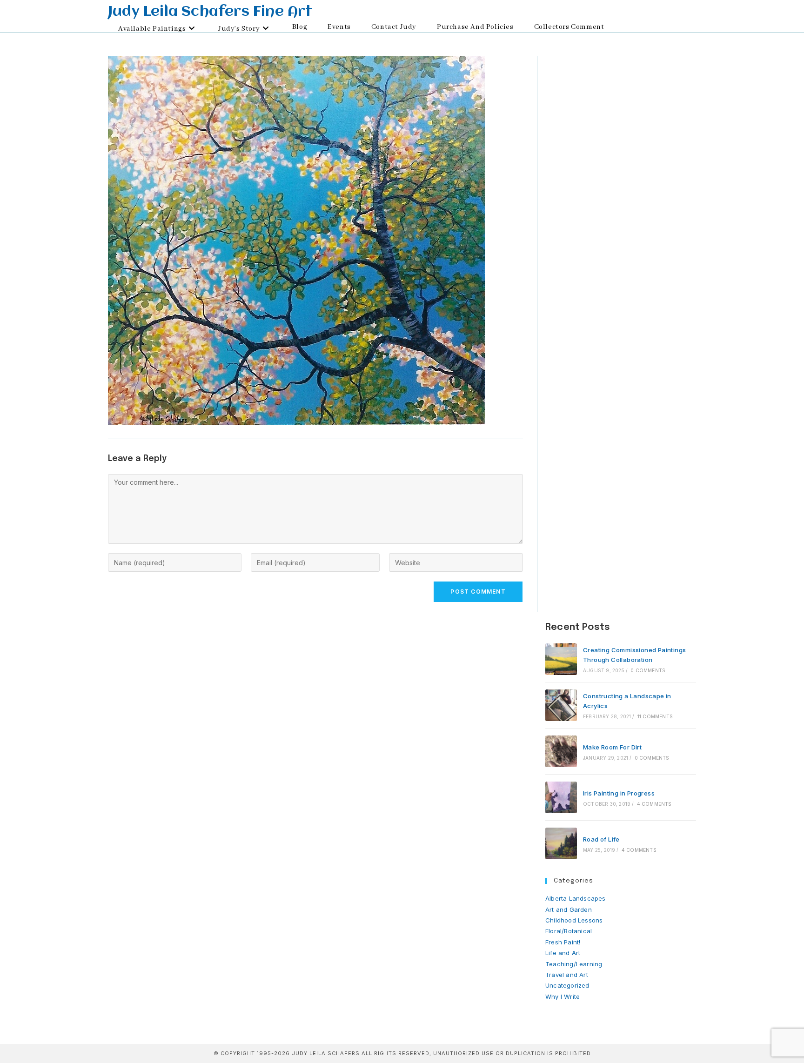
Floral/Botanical (568, 931)
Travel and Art (566, 974)
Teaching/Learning (573, 964)
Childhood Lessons (574, 920)
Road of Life (601, 839)
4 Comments (654, 804)
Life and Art (562, 952)
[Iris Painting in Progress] (561, 797)
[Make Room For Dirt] (561, 751)
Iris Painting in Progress (619, 793)
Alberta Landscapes (575, 898)
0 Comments (647, 670)
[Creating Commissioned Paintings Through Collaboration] (561, 659)
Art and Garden (568, 909)
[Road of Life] (561, 843)
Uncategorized (567, 985)
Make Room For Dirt (612, 747)
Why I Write (562, 996)
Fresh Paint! (562, 942)
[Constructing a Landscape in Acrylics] (561, 705)
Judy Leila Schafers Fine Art (210, 12)
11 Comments (655, 716)
